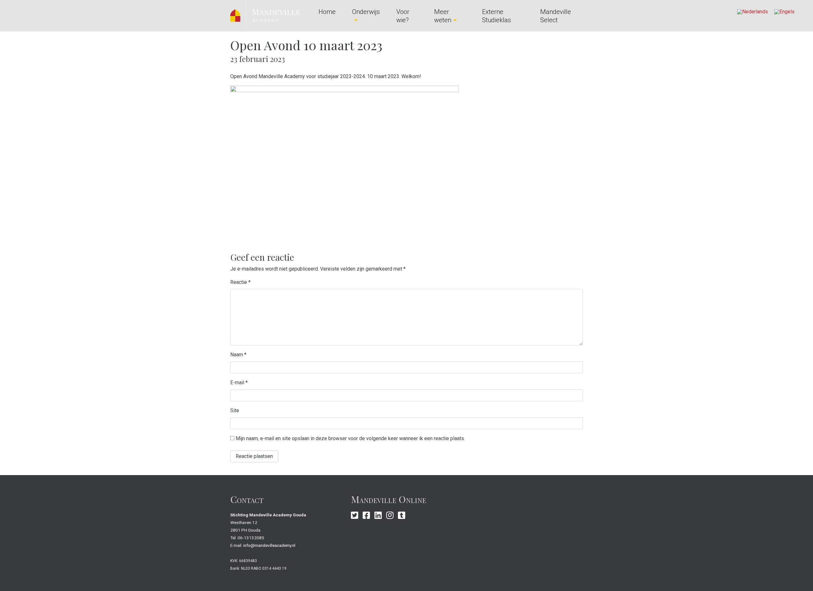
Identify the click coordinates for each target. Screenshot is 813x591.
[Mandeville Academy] (265, 15)
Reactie (240, 282)
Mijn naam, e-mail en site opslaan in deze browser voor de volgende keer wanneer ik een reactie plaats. (350, 438)
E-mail (239, 382)
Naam (238, 355)
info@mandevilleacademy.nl (269, 545)
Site (234, 410)
